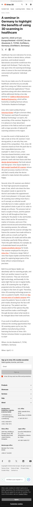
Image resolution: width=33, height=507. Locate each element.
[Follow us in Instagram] (9, 461)
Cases (12, 9)
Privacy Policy (25, 468)
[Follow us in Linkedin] (23, 461)
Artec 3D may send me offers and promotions (17, 376)
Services (4, 394)
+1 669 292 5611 (23, 418)
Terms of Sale (15, 468)
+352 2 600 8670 (6, 421)
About (3, 402)
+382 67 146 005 (6, 453)
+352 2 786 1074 (6, 424)
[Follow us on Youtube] (30, 461)
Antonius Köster (7, 113)
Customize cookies (16, 504)
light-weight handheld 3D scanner (13, 167)
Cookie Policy (5, 470)
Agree (16, 499)
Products (4, 385)
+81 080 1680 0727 (23, 440)
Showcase (4, 389)
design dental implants (9, 162)
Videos (28, 9)
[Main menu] (2, 4)
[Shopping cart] (26, 4)
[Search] (22, 4)
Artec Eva (5, 253)
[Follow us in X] (16, 461)
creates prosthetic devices (11, 248)
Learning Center (20, 9)
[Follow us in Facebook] (2, 461)
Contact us (14, 470)
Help (2, 398)
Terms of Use (5, 468)
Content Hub (5, 9)
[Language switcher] (31, 4)
